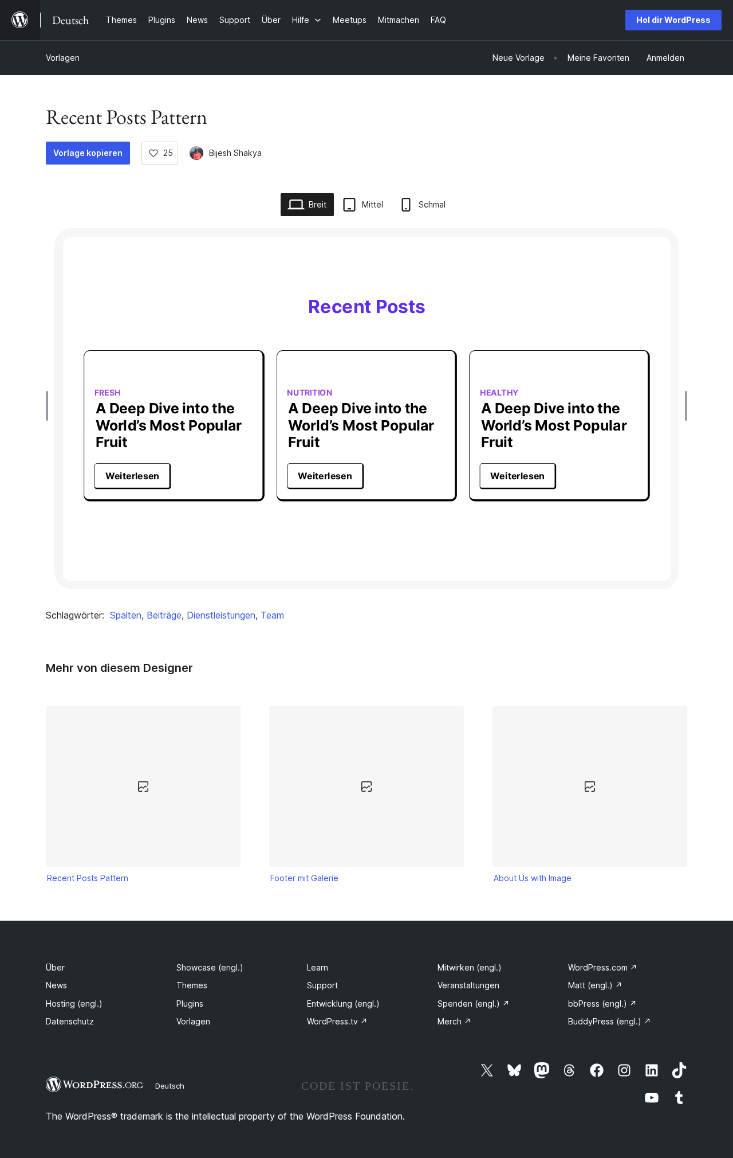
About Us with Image (533, 878)
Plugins (189, 1003)
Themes (191, 985)
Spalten (125, 615)
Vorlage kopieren (88, 153)
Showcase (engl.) (209, 967)
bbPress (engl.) (602, 1003)
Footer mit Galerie (304, 878)
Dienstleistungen (221, 615)
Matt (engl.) (595, 985)
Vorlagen (63, 57)
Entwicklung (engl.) (343, 1003)
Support (322, 985)
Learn (317, 967)
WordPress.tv (337, 1021)
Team (272, 615)
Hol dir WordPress (673, 20)
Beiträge (164, 615)
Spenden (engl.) (474, 1003)
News (56, 985)
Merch (454, 1021)
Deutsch (169, 1085)
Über (55, 967)
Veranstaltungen (468, 985)
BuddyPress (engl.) (609, 1021)
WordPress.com (602, 967)
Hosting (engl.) (74, 1003)
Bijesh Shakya (235, 153)
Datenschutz (70, 1021)
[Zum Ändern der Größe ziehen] (50, 406)
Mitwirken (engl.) (470, 967)
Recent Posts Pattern (87, 878)
